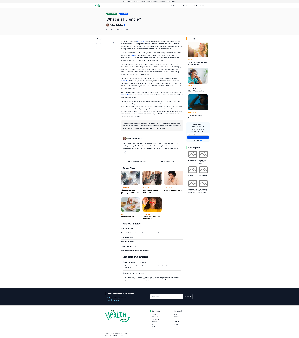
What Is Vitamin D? (127, 217)
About (175, 314)
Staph (134, 55)
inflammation (125, 95)
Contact (176, 317)
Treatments (125, 187)
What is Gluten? (202, 175)
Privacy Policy (108, 335)
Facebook (177, 324)
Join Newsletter (198, 6)
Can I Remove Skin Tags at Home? (202, 161)
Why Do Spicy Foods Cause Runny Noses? (151, 217)
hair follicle (140, 41)
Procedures (155, 317)
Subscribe (198, 137)
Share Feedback (169, 161)
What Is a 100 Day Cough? (173, 190)
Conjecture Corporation (121, 333)
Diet (122, 214)
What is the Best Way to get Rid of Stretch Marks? (203, 190)
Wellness (145, 187)
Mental (190, 59)
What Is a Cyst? (192, 160)
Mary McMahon (117, 25)
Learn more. (173, 1)
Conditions (168, 187)
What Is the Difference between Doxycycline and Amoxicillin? (130, 192)
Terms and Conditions (117, 335)
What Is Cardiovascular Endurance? (150, 191)
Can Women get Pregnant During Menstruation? (192, 190)
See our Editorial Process (138, 161)
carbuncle (124, 81)
